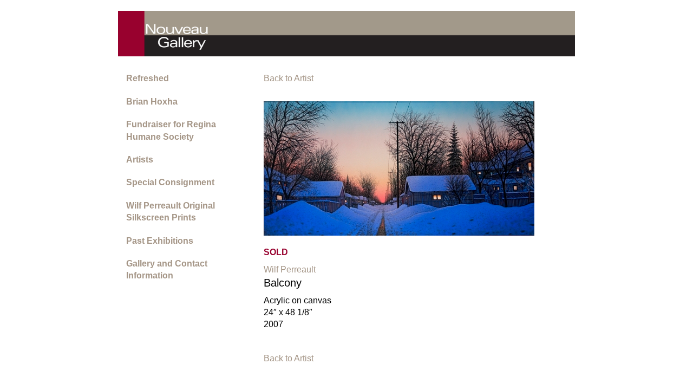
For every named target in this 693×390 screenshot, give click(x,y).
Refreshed (147, 78)
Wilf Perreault (290, 269)
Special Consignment (170, 182)
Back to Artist (288, 78)
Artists (139, 159)
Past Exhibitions (159, 240)
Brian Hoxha (152, 101)
